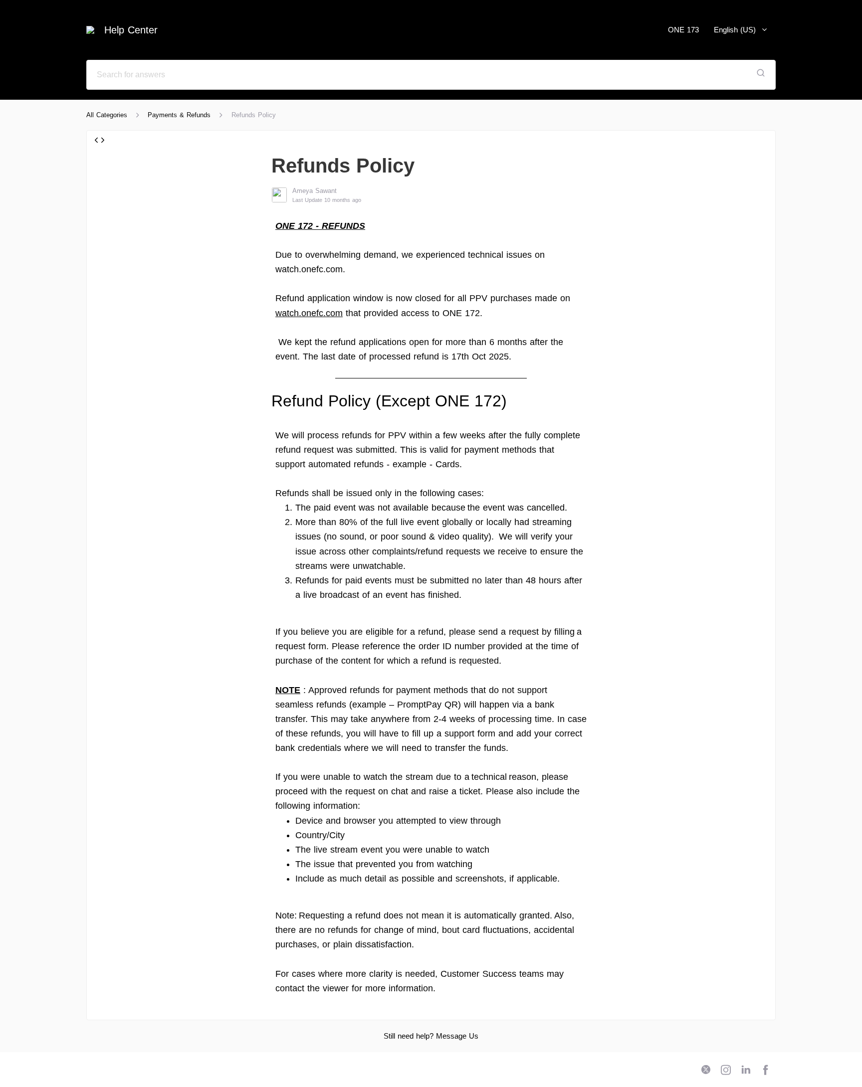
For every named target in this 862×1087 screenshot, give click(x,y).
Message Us (457, 1036)
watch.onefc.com (309, 313)
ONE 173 (683, 29)
